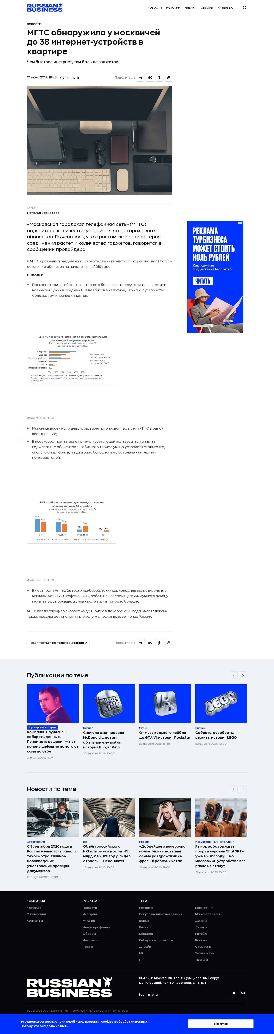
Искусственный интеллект (160, 914)
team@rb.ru (148, 994)
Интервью (225, 7)
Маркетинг (204, 907)
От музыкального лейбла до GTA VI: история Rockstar (164, 735)
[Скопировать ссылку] (168, 78)
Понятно (221, 1023)
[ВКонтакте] (243, 993)
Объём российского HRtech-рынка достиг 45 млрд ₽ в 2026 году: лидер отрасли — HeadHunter (107, 854)
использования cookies (94, 1021)
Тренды (201, 959)
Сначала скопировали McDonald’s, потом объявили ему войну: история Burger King (103, 740)
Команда (34, 907)
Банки (144, 920)
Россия (201, 940)
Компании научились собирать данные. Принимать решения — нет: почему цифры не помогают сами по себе (53, 741)
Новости (155, 7)
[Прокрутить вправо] (243, 675)
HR (141, 953)
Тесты (88, 946)
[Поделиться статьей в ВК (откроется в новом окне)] (150, 78)
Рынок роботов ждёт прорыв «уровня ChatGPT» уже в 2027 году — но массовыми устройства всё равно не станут (220, 856)
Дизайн (145, 946)
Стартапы (203, 946)
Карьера (146, 933)
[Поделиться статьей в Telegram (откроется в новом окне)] (140, 78)
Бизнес (144, 927)
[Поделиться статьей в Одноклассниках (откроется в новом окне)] (159, 78)
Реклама (146, 907)
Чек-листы (91, 940)
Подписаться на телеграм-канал (57, 642)
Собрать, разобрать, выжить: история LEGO (216, 735)
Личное (201, 927)
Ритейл (201, 933)
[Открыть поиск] (244, 7)
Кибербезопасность (156, 940)
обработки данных (132, 1021)
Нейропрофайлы (96, 927)
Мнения (190, 7)
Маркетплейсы (207, 914)
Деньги (201, 920)
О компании (36, 914)
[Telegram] (233, 993)
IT (140, 959)
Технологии (205, 953)
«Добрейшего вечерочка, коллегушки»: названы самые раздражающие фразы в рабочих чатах (162, 854)
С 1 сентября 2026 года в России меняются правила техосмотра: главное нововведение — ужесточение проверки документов (51, 858)
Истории (173, 7)
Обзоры (207, 7)
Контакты (35, 920)
